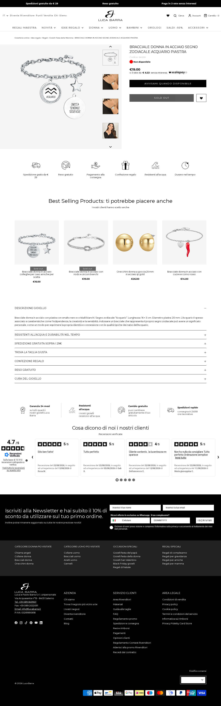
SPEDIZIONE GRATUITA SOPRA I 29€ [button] (38, 343)
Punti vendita (44, 15)
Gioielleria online (22, 38)
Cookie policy (170, 609)
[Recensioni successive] (218, 457)
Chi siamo (60, 15)
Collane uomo (72, 552)
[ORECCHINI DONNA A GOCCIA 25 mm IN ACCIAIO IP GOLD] (135, 243)
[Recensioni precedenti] (32, 457)
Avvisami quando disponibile (168, 83)
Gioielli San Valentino (124, 560)
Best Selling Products (76, 201)
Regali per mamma (173, 563)
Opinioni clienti (121, 638)
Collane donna (23, 556)
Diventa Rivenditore (22, 15)
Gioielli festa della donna (126, 556)
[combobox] (116, 520)
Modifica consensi (197, 671)
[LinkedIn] (41, 622)
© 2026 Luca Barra (24, 683)
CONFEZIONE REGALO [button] (29, 361)
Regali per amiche (172, 560)
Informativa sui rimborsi (175, 618)
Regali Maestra (24, 27)
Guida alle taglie (122, 609)
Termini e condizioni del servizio (180, 614)
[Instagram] (21, 622)
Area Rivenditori (122, 599)
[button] (110, 46)
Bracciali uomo (72, 556)
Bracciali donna (23, 560)
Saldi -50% (175, 27)
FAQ (115, 614)
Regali (45, 38)
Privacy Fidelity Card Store (177, 623)
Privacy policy (170, 604)
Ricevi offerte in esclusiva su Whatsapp (130, 515)
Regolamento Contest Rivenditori (132, 642)
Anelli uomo (70, 560)
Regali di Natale (122, 567)
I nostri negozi (71, 609)
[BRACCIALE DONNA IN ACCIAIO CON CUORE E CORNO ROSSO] (184, 243)
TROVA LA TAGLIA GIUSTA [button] (31, 352)
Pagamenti (119, 633)
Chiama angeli (23, 552)
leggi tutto (180, 457)
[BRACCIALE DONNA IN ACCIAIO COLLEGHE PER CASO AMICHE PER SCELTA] (37, 243)
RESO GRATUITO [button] (25, 369)
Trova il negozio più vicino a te (80, 604)
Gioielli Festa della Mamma (61, 38)
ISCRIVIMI (205, 520)
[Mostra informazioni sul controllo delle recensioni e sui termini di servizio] (26, 460)
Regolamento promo (125, 618)
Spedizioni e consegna (126, 623)
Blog (66, 623)
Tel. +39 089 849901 (25, 601)
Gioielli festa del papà (125, 552)
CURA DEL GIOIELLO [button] (28, 378)
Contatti (68, 618)
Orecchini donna (24, 563)
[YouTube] (36, 622)
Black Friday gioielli (124, 563)
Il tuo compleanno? (160, 515)
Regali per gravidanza (174, 556)
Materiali (118, 604)
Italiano (192, 680)
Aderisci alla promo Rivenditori (130, 647)
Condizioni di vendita (174, 599)
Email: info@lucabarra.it (28, 609)
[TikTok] (26, 622)
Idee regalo (36, 38)
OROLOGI (154, 27)
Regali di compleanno (174, 552)
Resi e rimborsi (121, 628)
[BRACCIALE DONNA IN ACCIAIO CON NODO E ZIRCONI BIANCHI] (86, 243)
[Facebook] (16, 622)
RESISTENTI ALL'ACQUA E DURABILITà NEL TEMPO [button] (47, 334)
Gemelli (68, 563)
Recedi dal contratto (124, 652)
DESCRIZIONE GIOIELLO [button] (30, 308)
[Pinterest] (31, 622)
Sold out (161, 97)
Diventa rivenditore (75, 614)
